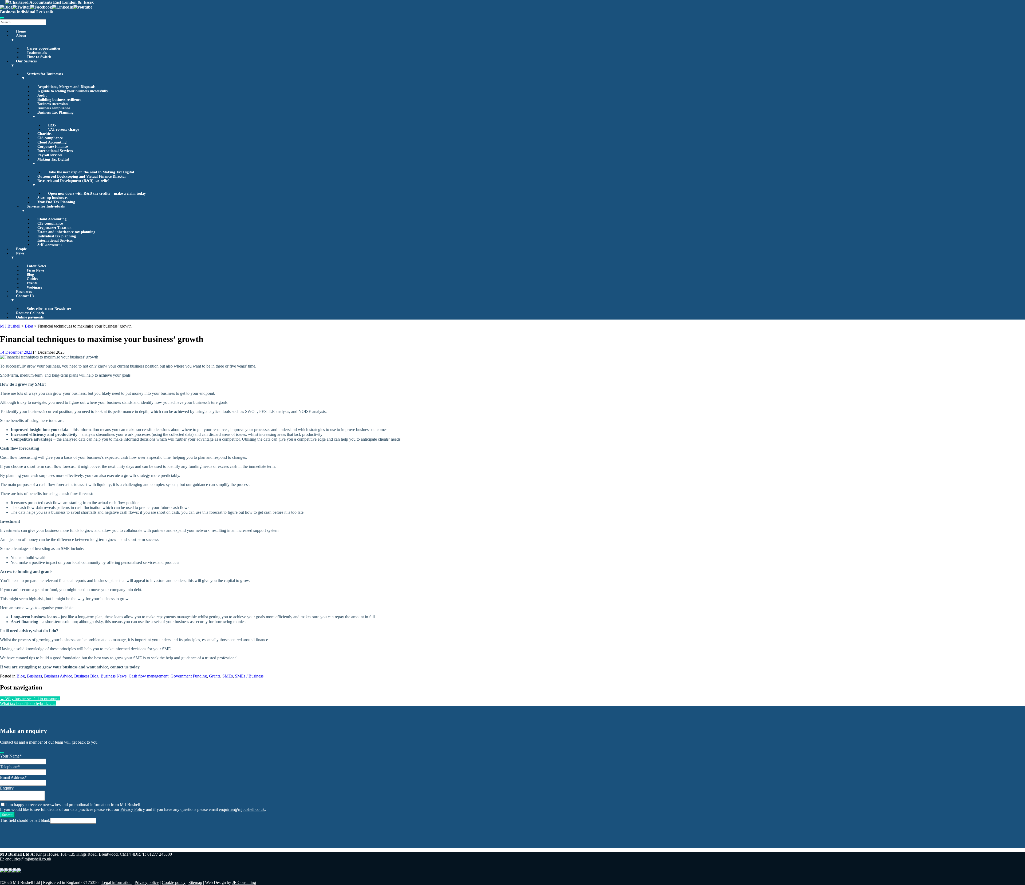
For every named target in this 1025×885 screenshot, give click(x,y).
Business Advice (58, 676)
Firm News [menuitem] (35, 270)
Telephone (10, 766)
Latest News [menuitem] (36, 266)
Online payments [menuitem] (30, 317)
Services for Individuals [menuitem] (43, 208)
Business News (114, 676)
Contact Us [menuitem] (22, 298)
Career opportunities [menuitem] (43, 48)
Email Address (13, 777)
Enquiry (7, 788)
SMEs (227, 676)
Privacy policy (147, 882)
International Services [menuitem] (55, 151)
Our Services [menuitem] (24, 63)
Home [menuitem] (21, 31)
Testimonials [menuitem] (37, 53)
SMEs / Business (249, 676)
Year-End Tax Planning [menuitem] (56, 202)
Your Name (11, 756)
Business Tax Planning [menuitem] (52, 114)
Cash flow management (148, 676)
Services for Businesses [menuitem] (42, 76)
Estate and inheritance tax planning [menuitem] (66, 232)
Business (7, 12)
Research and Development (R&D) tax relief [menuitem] (70, 183)
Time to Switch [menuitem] (39, 57)
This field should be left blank (25, 820)
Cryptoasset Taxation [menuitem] (54, 228)
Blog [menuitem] (30, 275)
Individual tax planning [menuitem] (56, 236)
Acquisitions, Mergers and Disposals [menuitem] (66, 87)
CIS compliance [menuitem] (50, 138)
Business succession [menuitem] (52, 104)
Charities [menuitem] (44, 134)
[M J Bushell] (49, 2)
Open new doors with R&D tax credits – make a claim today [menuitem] (97, 194)
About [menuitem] (18, 38)
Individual (26, 12)
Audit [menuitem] (42, 95)
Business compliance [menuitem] (53, 108)
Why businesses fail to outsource (30, 698)
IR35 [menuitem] (52, 125)
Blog (21, 676)
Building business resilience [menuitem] (59, 100)
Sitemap (195, 882)
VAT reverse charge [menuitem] (63, 129)
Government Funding (189, 676)
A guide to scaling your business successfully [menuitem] (72, 91)
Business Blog (86, 676)
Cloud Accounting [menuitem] (51, 142)
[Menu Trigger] (2, 18)
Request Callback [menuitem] (30, 313)
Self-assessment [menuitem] (49, 245)
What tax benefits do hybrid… (28, 703)
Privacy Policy (132, 809)
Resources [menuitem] (24, 292)
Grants (214, 676)
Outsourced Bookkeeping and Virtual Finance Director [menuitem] (81, 176)
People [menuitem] (21, 249)
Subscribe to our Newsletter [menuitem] (49, 309)
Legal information (116, 882)
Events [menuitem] (32, 283)
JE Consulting (244, 882)
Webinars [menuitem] (34, 287)
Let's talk (44, 12)
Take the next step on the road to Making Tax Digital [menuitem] (91, 172)
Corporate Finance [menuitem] (52, 147)
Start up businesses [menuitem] (52, 198)
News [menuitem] (17, 255)
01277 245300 (159, 854)
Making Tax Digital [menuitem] (50, 161)
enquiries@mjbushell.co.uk (242, 809)
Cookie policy (174, 882)
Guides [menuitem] (32, 279)
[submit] (2, 753)
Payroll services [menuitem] (49, 155)
